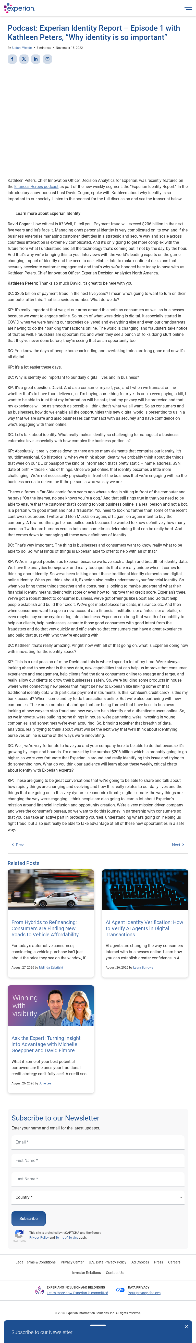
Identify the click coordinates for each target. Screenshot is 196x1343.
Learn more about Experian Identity (48, 213)
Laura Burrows (143, 967)
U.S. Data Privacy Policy (107, 1262)
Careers (174, 1262)
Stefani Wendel (22, 48)
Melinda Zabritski (51, 967)
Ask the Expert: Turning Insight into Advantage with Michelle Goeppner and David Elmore (46, 1044)
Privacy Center (72, 1262)
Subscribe (28, 1218)
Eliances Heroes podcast (36, 186)
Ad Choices (140, 1262)
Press (158, 1262)
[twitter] (24, 59)
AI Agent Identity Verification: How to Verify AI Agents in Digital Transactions (144, 928)
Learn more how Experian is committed (77, 1293)
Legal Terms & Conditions (36, 1262)
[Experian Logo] (19, 8)
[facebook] (12, 59)
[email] (47, 59)
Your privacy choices (144, 1293)
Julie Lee (45, 1083)
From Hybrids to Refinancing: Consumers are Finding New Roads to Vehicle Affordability (45, 928)
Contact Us (115, 1273)
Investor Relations (86, 1273)
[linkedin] (35, 59)
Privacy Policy (39, 1237)
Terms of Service (67, 1237)
